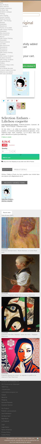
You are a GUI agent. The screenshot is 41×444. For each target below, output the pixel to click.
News (1, 3)
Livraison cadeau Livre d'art (8, 70)
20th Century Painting (6, 52)
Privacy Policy (5, 432)
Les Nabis (3, 43)
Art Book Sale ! (6, 416)
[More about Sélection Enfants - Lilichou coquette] (6, 192)
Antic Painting (4, 15)
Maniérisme (3, 26)
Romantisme (3, 49)
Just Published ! (6, 413)
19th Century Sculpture (6, 59)
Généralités (3, 24)
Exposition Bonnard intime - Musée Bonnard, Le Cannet (17, 250)
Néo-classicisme (5, 33)
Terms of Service (6, 429)
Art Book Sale (4, 10)
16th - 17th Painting (5, 20)
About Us (4, 397)
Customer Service (6, 405)
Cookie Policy (5, 435)
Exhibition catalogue (6, 12)
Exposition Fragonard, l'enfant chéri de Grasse (14, 295)
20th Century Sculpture (6, 56)
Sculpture (2, 54)
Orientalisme (3, 47)
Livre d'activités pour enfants (9, 124)
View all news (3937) (7, 215)
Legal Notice (5, 427)
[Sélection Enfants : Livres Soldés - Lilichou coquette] (11, 109)
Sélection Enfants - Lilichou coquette (7, 200)
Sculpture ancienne (5, 58)
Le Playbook (5, 421)
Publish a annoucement (8, 411)
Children (2, 63)
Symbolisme (3, 50)
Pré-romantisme (4, 35)
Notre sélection (4, 6)
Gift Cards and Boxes (6, 73)
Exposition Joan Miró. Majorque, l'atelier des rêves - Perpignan (19, 334)
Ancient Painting (4, 17)
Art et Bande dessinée (6, 68)
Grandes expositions (6, 8)
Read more (32, 295)
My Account (4, 1)
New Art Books (4, 5)
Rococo (2, 36)
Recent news (7, 212)
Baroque (2, 22)
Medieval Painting (5, 19)
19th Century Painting (6, 38)
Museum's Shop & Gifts (7, 65)
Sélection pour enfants (6, 72)
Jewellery (2, 66)
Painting (2, 13)
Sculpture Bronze (5, 61)
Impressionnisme (5, 42)
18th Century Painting (6, 29)
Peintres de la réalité (6, 28)
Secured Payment (6, 402)
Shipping (4, 400)
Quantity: (4, 148)
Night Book (4, 418)
